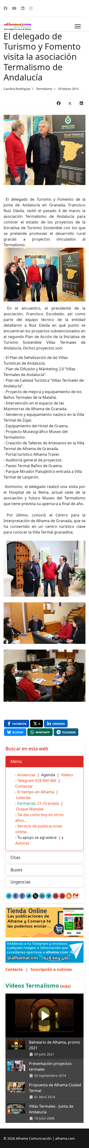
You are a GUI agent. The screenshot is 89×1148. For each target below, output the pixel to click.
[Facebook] (5, 8)
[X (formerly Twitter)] (70, 103)
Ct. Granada (48, 803)
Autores (22, 843)
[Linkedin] (22, 8)
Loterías (23, 797)
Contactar (24, 786)
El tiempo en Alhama (35, 792)
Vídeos (67, 774)
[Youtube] (14, 8)
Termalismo (44, 89)
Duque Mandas (30, 809)
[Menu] (78, 26)
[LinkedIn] (81, 103)
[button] (44, 761)
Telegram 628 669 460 (36, 780)
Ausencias (26, 774)
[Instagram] (31, 8)
